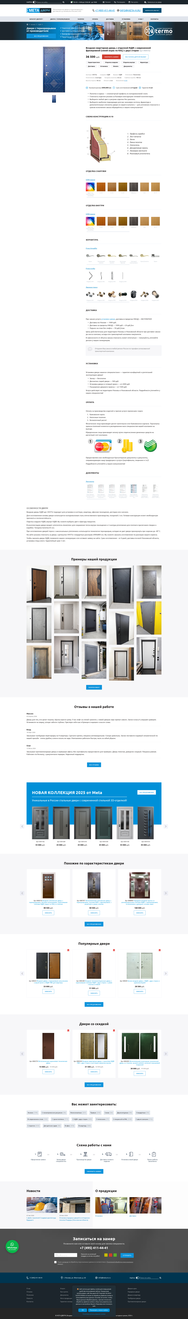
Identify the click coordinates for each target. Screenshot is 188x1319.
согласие (65, 1262)
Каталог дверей (36, 19)
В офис (69, 1126)
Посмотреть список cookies (99, 1310)
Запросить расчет (152, 10)
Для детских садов (52, 1126)
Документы (128, 66)
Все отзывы (94, 765)
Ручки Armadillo (91, 248)
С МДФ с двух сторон (82, 1119)
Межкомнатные (78, 1113)
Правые (95, 1113)
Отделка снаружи (111, 62)
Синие (109, 1113)
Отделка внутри (129, 62)
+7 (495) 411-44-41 (94, 1248)
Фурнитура (144, 62)
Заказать (71, 913)
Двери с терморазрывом (60, 19)
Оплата (95, 19)
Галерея (81, 19)
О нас (140, 19)
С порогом (33, 1126)
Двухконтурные (124, 1113)
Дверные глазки (91, 287)
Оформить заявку (111, 57)
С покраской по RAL (122, 1119)
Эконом (33, 1113)
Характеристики (94, 62)
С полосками (102, 1119)
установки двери (108, 319)
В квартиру (85, 1126)
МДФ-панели (90, 180)
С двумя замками (144, 1119)
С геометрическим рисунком (54, 1113)
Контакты (154, 19)
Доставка (110, 19)
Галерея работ (94, 687)
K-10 (125, 80)
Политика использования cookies (94, 1314)
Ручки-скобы (90, 268)
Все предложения (147, 792)
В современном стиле (38, 1119)
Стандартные (142, 1113)
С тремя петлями (60, 1119)
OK (83, 1310)
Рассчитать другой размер (135, 57)
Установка (126, 19)
